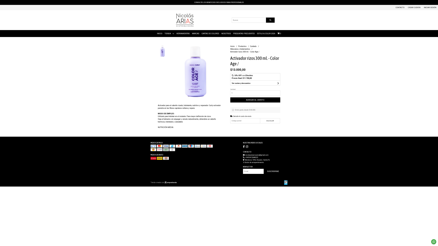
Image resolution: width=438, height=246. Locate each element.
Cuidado (253, 46)
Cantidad (233, 89)
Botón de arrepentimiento (254, 162)
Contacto (400, 7)
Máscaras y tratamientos (240, 49)
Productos (242, 46)
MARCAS (195, 33)
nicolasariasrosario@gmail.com (257, 155)
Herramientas (183, 33)
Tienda (168, 33)
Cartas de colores (210, 33)
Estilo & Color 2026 (266, 33)
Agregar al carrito (255, 100)
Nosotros (226, 33)
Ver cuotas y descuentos (241, 83)
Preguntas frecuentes (244, 33)
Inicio (159, 33)
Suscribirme (273, 171)
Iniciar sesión (430, 7)
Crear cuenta (414, 7)
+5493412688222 (251, 157)
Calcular (270, 121)
